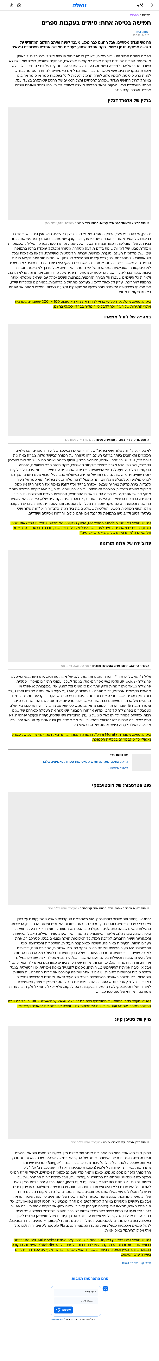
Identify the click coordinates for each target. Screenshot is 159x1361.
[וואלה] (79, 5)
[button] (140, 5)
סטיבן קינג (145, 1263)
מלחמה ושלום (130, 1263)
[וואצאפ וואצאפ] (19, 5)
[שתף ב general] (12, 5)
